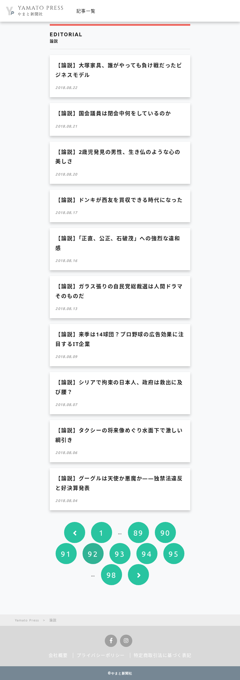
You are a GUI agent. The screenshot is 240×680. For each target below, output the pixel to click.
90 (165, 533)
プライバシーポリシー (101, 655)
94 (147, 554)
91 (66, 554)
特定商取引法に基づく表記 (163, 655)
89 (138, 533)
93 (120, 554)
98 (112, 575)
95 (174, 554)
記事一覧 (86, 11)
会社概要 (58, 655)
